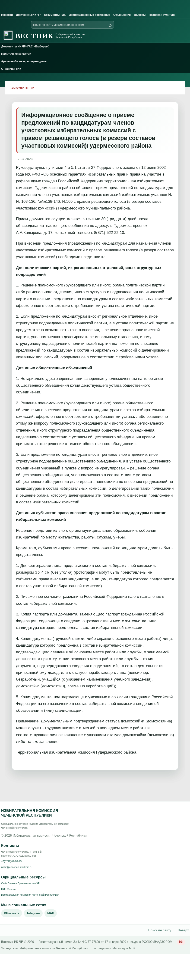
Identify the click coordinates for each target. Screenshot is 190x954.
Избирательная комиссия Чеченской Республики (30, 894)
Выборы (140, 15)
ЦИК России (8, 889)
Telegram (33, 913)
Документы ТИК (55, 15)
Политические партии (16, 54)
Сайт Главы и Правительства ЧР (20, 883)
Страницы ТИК (11, 68)
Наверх (183, 930)
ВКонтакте (11, 913)
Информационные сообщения (89, 15)
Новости (7, 15)
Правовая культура (162, 15)
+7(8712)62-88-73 (11, 861)
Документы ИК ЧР (28, 15)
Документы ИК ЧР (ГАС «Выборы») (25, 46)
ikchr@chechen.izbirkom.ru (16, 867)
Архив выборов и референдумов (24, 61)
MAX (50, 913)
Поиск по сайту (159, 930)
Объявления (122, 15)
